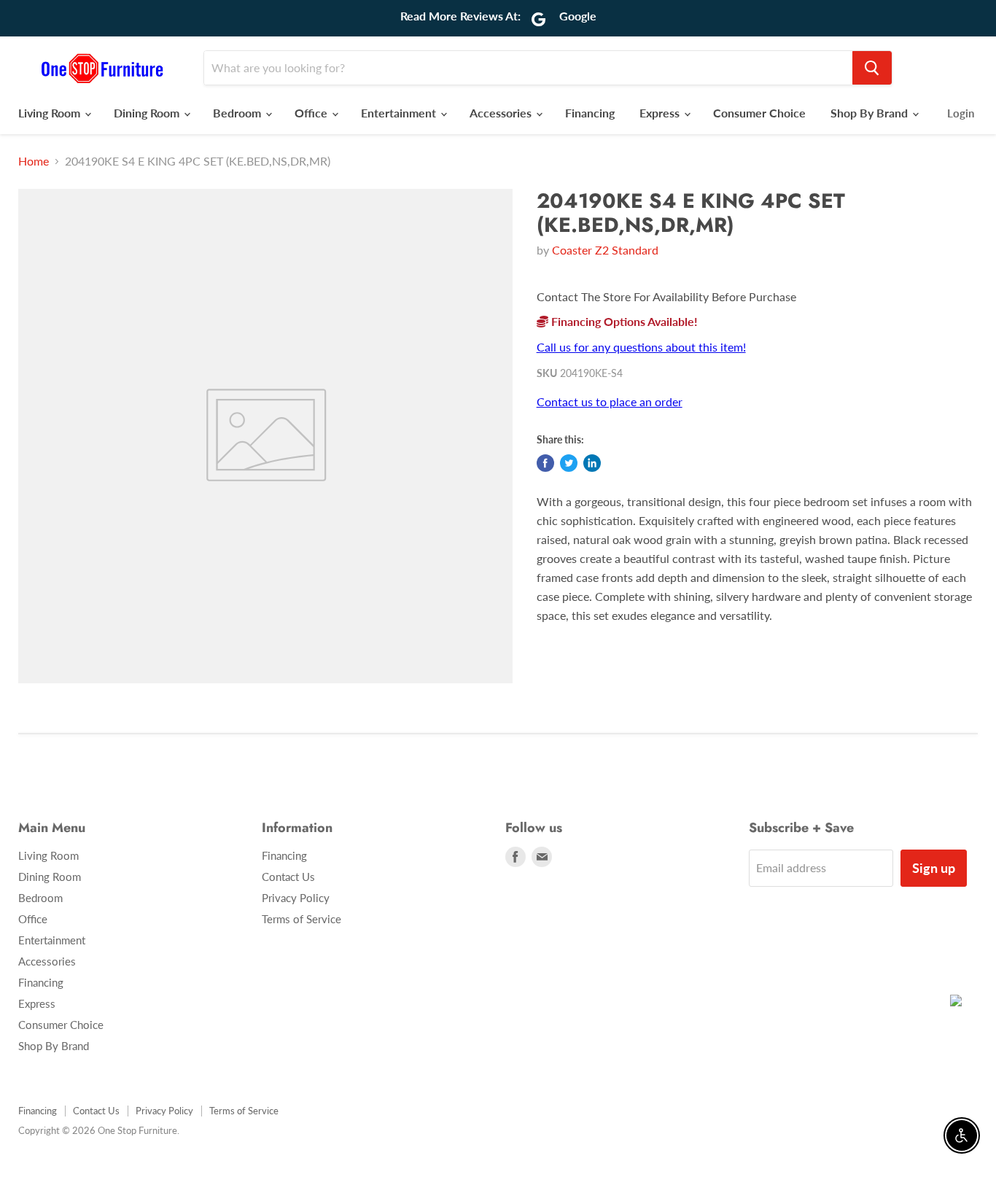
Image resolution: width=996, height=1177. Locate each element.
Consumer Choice (759, 113)
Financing (590, 113)
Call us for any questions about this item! (641, 347)
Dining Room (148, 113)
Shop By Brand (870, 113)
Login (960, 113)
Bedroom (238, 113)
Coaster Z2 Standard (605, 250)
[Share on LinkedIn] (592, 463)
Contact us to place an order (609, 401)
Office (312, 113)
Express (660, 113)
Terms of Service (301, 918)
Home (33, 161)
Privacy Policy (296, 897)
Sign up (933, 868)
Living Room (50, 113)
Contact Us (288, 876)
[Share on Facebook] (545, 463)
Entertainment (400, 113)
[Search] (872, 68)
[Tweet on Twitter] (568, 463)
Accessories (502, 113)
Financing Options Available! (623, 321)
